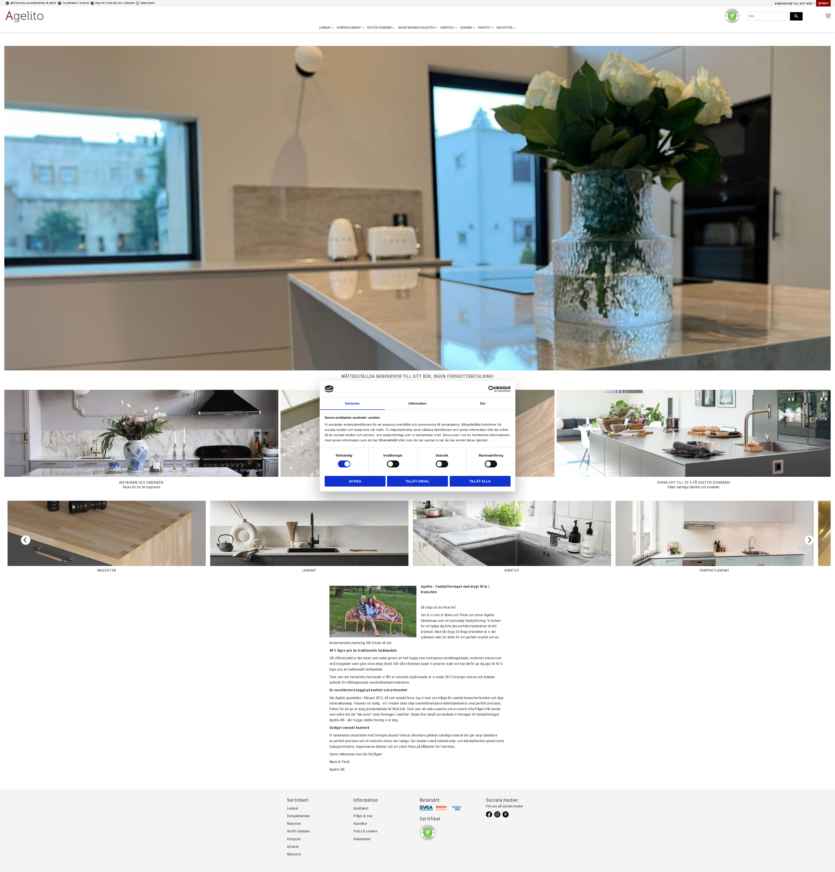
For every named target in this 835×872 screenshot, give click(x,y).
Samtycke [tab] (352, 403)
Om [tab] (482, 403)
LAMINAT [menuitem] (325, 27)
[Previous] (25, 540)
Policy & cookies (365, 831)
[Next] (809, 540)
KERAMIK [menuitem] (466, 27)
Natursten (294, 824)
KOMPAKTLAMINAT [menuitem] (349, 27)
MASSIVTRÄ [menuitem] (504, 27)
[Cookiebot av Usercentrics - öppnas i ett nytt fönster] (492, 389)
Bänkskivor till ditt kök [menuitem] (793, 3)
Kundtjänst (147, 3)
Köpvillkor (360, 824)
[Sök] (796, 16)
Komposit (294, 839)
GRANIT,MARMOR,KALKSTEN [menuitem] (416, 27)
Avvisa (355, 481)
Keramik (293, 847)
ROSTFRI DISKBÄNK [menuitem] (379, 27)
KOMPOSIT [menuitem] (447, 27)
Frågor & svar (362, 816)
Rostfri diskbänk (298, 831)
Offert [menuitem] (823, 3)
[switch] (393, 463)
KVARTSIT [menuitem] (484, 27)
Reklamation (362, 839)
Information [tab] (417, 403)
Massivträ (294, 854)
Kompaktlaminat (298, 816)
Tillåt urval (417, 481)
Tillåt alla (480, 481)
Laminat (292, 808)
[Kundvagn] (827, 16)
